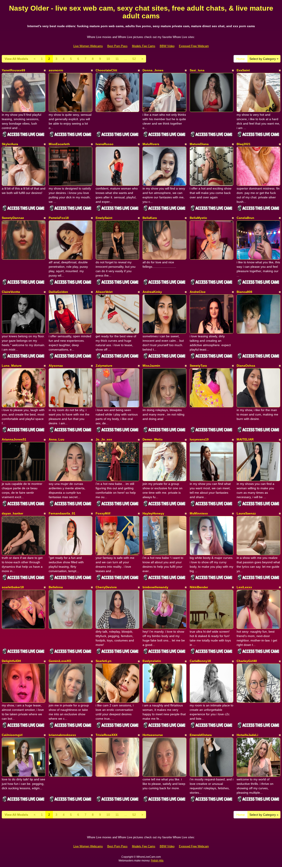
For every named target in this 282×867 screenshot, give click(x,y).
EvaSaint (243, 70)
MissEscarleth (59, 144)
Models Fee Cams (143, 46)
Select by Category (263, 59)
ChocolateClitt (106, 70)
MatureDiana (199, 144)
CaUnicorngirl (12, 735)
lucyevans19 (199, 439)
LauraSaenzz (246, 513)
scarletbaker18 (13, 587)
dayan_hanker (12, 513)
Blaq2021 (243, 144)
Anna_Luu (56, 439)
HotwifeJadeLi (247, 735)
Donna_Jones (153, 70)
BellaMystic (198, 218)
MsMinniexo (199, 513)
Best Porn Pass (117, 46)
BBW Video (167, 46)
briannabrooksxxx (62, 735)
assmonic (56, 70)
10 (108, 59)
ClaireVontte (11, 292)
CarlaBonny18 (200, 661)
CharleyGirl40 (247, 661)
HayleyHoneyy (153, 513)
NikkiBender (199, 587)
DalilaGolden (58, 292)
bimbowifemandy (155, 587)
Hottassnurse (153, 735)
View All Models (16, 59)
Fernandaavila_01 (62, 513)
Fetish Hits (157, 860)
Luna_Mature (12, 365)
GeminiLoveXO (60, 661)
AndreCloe (198, 292)
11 (117, 59)
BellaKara (150, 218)
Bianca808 (244, 292)
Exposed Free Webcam (194, 46)
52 (134, 59)
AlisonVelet (104, 292)
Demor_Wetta (153, 439)
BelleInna (56, 587)
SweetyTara (198, 365)
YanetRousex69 (13, 70)
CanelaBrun (245, 218)
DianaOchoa (246, 365)
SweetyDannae (13, 218)
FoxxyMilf (103, 513)
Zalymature (104, 365)
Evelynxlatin (152, 661)
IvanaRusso (104, 144)
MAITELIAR (245, 439)
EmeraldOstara (201, 735)
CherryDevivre (106, 587)
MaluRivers (151, 144)
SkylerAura (10, 144)
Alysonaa (56, 365)
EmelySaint (104, 218)
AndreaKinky (152, 292)
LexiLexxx (244, 587)
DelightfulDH (11, 661)
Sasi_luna (197, 70)
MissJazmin (151, 365)
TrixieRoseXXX (106, 735)
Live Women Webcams (88, 46)
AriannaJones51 (14, 439)
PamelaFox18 (59, 218)
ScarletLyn (103, 661)
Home (240, 59)
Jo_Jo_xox (104, 439)
